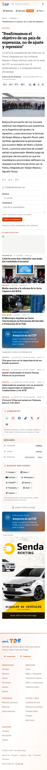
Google (11, 472)
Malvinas (6, 707)
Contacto (27, 656)
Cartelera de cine (33, 702)
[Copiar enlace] (43, 85)
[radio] (11, 84)
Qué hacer (30, 720)
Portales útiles (32, 711)
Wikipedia (28, 477)
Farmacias (6, 682)
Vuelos (5, 678)
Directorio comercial (34, 707)
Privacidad (37, 755)
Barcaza (5, 674)
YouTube (11, 477)
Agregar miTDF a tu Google (25, 507)
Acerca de (6, 755)
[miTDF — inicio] (11, 641)
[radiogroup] (13, 84)
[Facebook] (34, 85)
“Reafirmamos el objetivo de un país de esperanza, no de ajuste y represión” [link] (23, 21)
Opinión (5, 687)
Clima (28, 669)
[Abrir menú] (43, 4)
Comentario (7, 203)
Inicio (4, 18)
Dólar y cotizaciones (34, 682)
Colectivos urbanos (34, 678)
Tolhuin (5, 740)
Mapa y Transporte (33, 674)
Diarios (5, 691)
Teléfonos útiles (32, 687)
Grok (28, 488)
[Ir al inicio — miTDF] (5, 4)
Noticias (13, 18)
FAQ (29, 755)
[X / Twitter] (38, 85)
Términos (5, 759)
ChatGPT (12, 482)
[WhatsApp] (30, 85)
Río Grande (6, 735)
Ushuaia (5, 731)
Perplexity (12, 488)
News (25, 472)
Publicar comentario (12, 219)
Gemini (27, 482)
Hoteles (29, 716)
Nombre (5, 194)
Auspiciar (11, 656)
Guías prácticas (8, 711)
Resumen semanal (10, 702)
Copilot (11, 493)
